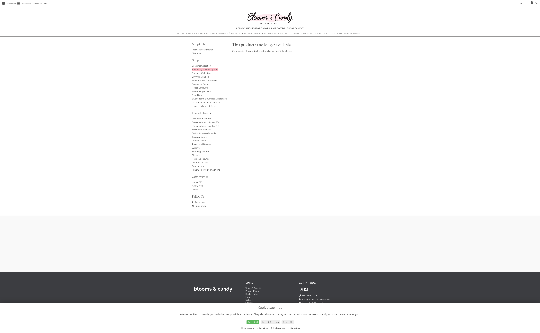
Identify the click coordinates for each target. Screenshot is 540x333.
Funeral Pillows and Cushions (206, 170)
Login (248, 297)
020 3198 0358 (10, 3)
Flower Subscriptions (277, 33)
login (521, 3)
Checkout (197, 53)
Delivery (249, 300)
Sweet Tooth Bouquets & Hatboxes (209, 99)
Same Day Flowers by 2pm (205, 69)
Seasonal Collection (201, 66)
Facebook (199, 202)
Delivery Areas (252, 33)
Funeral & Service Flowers (204, 80)
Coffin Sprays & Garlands (204, 133)
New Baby (197, 95)
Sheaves (196, 155)
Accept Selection (270, 322)
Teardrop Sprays (199, 137)
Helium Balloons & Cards (204, 106)
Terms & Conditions (254, 288)
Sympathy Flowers (201, 84)
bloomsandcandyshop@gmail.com (34, 3)
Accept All (253, 322)
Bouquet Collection (201, 73)
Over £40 (196, 189)
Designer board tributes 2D (205, 126)
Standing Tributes (200, 151)
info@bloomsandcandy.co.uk (316, 299)
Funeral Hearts (199, 166)
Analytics (263, 328)
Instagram (200, 206)
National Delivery (349, 33)
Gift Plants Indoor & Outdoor (206, 102)
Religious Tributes (200, 159)
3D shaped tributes (201, 129)
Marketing (295, 328)
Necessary (248, 328)
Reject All (287, 322)
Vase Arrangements (201, 91)
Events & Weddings (303, 33)
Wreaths (196, 148)
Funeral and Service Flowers (211, 33)
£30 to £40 (197, 186)
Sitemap (249, 303)
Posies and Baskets (201, 144)
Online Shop (184, 33)
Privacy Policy (252, 291)
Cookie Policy (252, 294)
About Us (236, 33)
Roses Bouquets (200, 88)
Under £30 (197, 182)
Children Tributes (200, 162)
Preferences (278, 328)
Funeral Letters (199, 140)
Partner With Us (326, 33)
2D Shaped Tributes (201, 118)
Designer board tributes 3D (205, 122)
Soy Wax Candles (200, 77)
